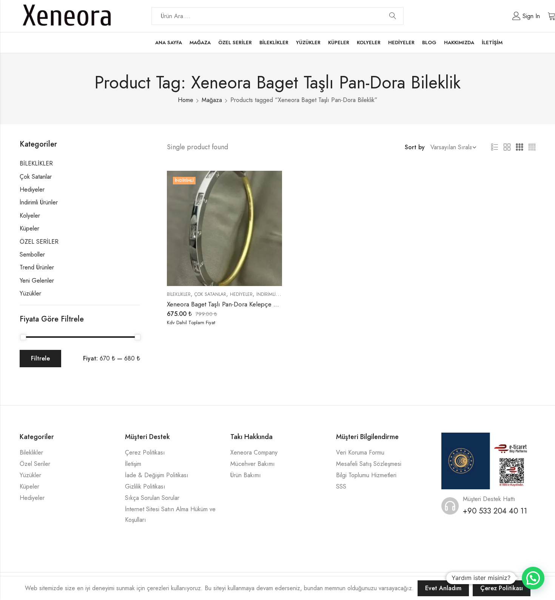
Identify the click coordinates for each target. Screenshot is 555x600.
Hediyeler (241, 294)
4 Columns (532, 147)
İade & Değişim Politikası (156, 475)
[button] (533, 578)
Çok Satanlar (210, 294)
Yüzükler (30, 293)
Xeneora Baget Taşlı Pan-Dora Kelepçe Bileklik (229, 304)
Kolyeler (30, 215)
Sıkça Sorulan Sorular (152, 497)
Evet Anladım (443, 588)
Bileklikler (31, 452)
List (494, 147)
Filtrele (40, 358)
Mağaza (212, 100)
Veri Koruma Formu (360, 452)
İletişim (133, 463)
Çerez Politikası (145, 452)
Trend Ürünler (37, 267)
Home (185, 100)
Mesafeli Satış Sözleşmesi (368, 463)
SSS (341, 486)
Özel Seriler (35, 463)
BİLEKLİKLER (179, 294)
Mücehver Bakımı (252, 463)
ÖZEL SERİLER (39, 241)
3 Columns (519, 147)
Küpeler (29, 228)
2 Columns (507, 147)
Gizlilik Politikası (145, 486)
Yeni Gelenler (37, 280)
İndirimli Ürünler (276, 294)
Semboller (32, 254)
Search (393, 16)
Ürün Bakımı (245, 475)
